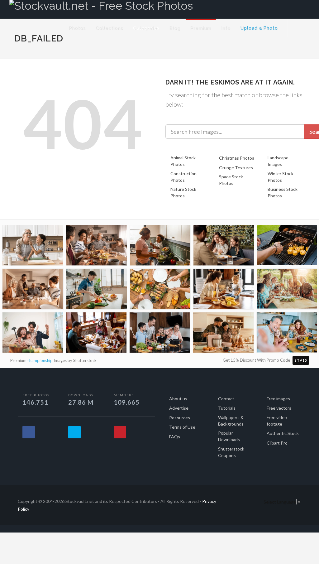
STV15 (301, 360)
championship (40, 360)
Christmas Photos (236, 158)
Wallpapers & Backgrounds (231, 421)
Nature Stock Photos (183, 192)
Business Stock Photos (283, 192)
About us (178, 398)
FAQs (174, 436)
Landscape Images (278, 161)
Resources (179, 417)
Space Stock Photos (231, 180)
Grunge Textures (236, 167)
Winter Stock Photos (280, 177)
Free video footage (277, 421)
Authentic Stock (283, 433)
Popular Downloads (229, 436)
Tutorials (227, 408)
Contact (226, 398)
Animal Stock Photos (183, 161)
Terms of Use (182, 427)
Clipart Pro (277, 443)
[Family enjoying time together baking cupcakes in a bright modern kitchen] (223, 333)
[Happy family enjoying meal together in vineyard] (287, 290)
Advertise (178, 408)
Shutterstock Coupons (231, 452)
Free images (278, 398)
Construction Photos (183, 177)
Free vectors (279, 408)
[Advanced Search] (299, 26)
